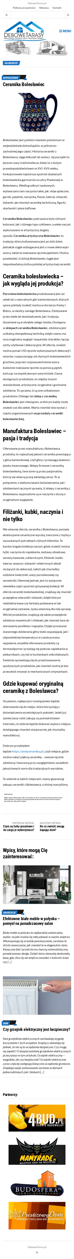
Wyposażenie (10, 77)
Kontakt (57, 7)
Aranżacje (9, 912)
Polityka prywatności (24, 7)
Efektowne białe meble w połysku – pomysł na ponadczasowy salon (31, 921)
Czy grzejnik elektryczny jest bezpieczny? (36, 1029)
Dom (5, 1023)
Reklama (44, 7)
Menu (66, 31)
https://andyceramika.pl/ (28, 751)
